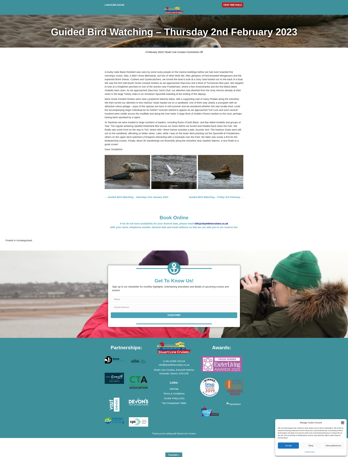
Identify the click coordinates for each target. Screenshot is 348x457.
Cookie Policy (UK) (174, 398)
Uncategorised (24, 240)
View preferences (333, 445)
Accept (288, 445)
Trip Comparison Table (174, 403)
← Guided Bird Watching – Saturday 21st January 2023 (136, 197)
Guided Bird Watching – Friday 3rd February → (216, 197)
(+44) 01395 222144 (174, 361)
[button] (342, 422)
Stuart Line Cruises (175, 52)
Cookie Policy (309, 452)
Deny (311, 445)
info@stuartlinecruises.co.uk (211, 223)
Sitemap (174, 389)
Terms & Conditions (174, 393)
